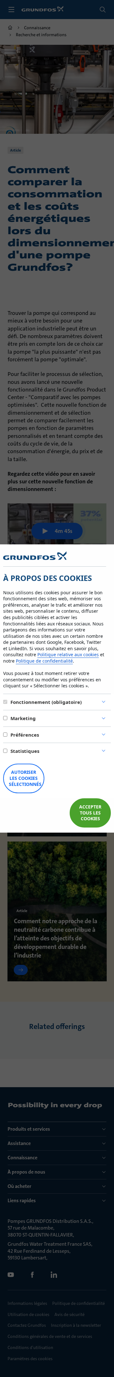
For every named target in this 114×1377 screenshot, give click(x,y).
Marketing (23, 718)
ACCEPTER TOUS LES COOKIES (90, 813)
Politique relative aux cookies (68, 654)
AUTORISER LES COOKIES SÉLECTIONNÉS (25, 778)
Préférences (24, 735)
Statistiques (24, 751)
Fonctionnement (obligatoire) (46, 702)
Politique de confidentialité (44, 661)
